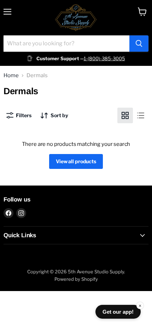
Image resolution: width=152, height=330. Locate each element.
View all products (76, 161)
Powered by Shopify (76, 279)
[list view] (140, 115)
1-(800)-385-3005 (104, 58)
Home (11, 76)
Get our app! (118, 312)
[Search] (138, 43)
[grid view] (125, 115)
